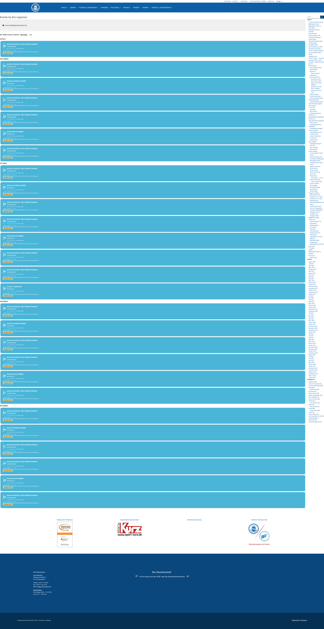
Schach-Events (314, 134)
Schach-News (314, 140)
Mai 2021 (311, 337)
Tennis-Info (313, 174)
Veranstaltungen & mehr (315, 416)
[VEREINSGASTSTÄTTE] (277, 1)
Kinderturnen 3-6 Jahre (316, 198)
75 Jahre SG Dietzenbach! (316, 22)
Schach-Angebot (313, 130)
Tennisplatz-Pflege (315, 187)
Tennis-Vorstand (314, 183)
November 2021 (313, 328)
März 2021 (311, 341)
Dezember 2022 (313, 309)
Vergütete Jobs (313, 56)
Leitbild (310, 250)
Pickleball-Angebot (314, 100)
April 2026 (311, 265)
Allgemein (311, 382)
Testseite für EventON (315, 48)
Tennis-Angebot (313, 151)
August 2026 (312, 262)
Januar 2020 (312, 366)
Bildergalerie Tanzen (314, 29)
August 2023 (312, 294)
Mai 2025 (311, 271)
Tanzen (311, 404)
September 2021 (313, 330)
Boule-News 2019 (315, 77)
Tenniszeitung (313, 189)
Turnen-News (312, 414)
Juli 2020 (311, 356)
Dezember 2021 (313, 326)
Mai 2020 (311, 360)
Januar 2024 (312, 284)
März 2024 (311, 281)
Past (30, 35)
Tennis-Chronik (314, 170)
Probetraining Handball (316, 128)
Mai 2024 (311, 277)
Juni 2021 (311, 336)
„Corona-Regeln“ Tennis (316, 153)
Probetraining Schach (316, 132)
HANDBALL (312, 126)
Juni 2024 (311, 275)
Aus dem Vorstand (314, 384)
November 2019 (313, 370)
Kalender (312, 238)
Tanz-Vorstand (314, 147)
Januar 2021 (312, 345)
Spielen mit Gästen (315, 166)
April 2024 (311, 279)
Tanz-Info (312, 145)
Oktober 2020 (312, 351)
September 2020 (313, 353)
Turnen (310, 412)
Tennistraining (313, 191)
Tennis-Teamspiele (315, 179)
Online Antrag (312, 39)
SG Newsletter (313, 43)
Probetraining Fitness (315, 124)
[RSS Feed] (281, 1)
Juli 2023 (311, 296)
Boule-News (313, 75)
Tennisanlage (313, 185)
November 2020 (313, 349)
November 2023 (313, 288)
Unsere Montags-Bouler (316, 98)
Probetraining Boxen (315, 113)
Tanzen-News (313, 149)
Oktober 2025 (312, 269)
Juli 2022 (311, 313)
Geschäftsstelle (314, 231)
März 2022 (311, 320)
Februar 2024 (312, 282)
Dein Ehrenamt (313, 33)
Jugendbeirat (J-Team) (316, 236)
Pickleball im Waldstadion (317, 159)
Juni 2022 (311, 315)
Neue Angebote (313, 397)
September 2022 (313, 311)
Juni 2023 (311, 298)
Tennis (310, 408)
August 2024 (312, 273)
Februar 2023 (312, 305)
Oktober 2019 (312, 372)
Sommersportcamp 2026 (315, 46)
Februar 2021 (312, 343)
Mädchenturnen (314, 200)
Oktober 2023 (312, 290)
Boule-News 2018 (316, 81)
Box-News (313, 109)
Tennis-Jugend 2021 (316, 181)
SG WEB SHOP (313, 45)
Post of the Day (313, 399)
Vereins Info (312, 219)
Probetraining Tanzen (315, 143)
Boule (310, 387)
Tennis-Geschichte (315, 172)
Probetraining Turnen (315, 206)
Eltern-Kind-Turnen (315, 195)
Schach (311, 401)
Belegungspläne (314, 225)
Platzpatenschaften (315, 160)
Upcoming (23, 35)
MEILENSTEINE (314, 240)
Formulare (312, 229)
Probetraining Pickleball (316, 102)
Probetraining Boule (315, 96)
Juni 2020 (311, 358)
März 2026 (311, 267)
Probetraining (313, 242)
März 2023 (311, 303)
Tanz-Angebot (312, 141)
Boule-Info (312, 71)
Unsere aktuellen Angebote (316, 50)
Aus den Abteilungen (314, 385)
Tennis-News (313, 176)
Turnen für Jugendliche (316, 208)
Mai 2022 (311, 317)
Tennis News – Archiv (317, 178)
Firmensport (313, 227)
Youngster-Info (314, 214)
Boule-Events (313, 69)
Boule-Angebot (313, 65)
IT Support (311, 248)
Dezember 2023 (313, 286)
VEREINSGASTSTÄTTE (317, 244)
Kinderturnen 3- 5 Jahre (316, 196)
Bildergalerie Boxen (314, 24)
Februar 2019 (312, 375)
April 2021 (311, 339)
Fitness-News (314, 122)
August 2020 (312, 354)
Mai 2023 (311, 299)
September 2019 (313, 373)
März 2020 (311, 362)
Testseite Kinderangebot (315, 103)
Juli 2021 (311, 334)
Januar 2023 (312, 307)
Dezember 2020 (313, 347)
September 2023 (313, 292)
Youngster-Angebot (314, 193)
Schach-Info (313, 138)
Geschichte (312, 246)
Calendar (311, 31)
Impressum (312, 255)
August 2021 (312, 332)
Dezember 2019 (313, 368)
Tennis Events (314, 168)
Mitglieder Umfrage (314, 217)
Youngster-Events (315, 212)
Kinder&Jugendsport (314, 395)
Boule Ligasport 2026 (315, 67)
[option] (161, 574)
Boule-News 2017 (316, 79)
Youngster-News (314, 215)
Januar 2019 (312, 377)
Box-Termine (313, 111)
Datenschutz (313, 257)
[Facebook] (279, 1)
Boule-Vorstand (315, 73)
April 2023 (311, 301)
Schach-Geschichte (315, 136)
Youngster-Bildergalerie (316, 210)
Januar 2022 (312, 324)
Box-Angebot (312, 105)
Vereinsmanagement (314, 421)
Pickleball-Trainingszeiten (315, 41)
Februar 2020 (312, 364)
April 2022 (311, 318)
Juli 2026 (311, 263)
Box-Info (312, 107)
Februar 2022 (312, 322)
